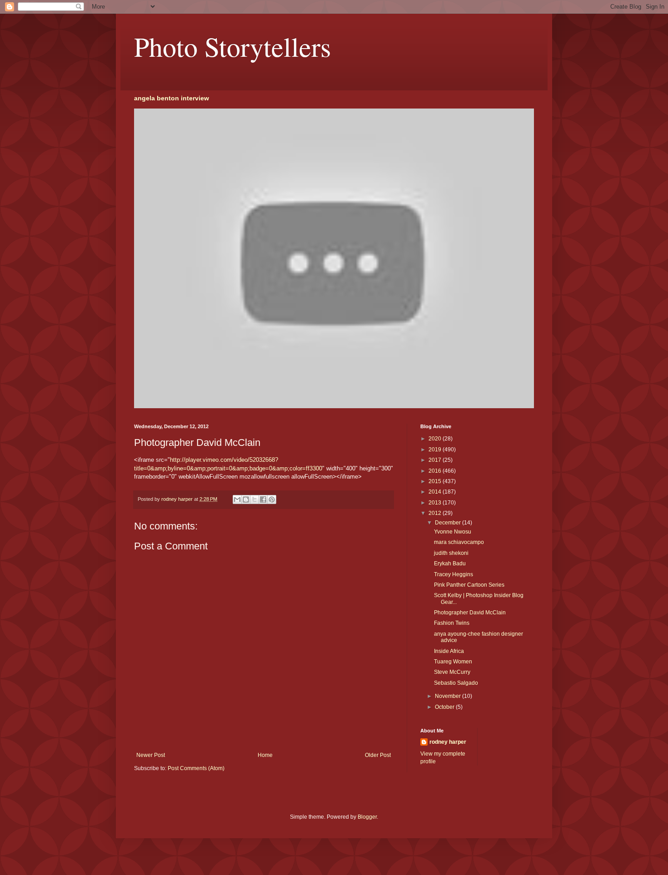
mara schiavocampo (459, 542)
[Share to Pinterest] (271, 499)
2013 (436, 502)
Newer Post (150, 755)
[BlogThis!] (245, 499)
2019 (436, 449)
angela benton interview (171, 98)
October (445, 707)
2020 (436, 438)
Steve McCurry (452, 672)
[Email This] (237, 499)
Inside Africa (449, 651)
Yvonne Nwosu (452, 532)
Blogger (367, 817)
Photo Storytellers (232, 46)
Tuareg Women (453, 661)
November (448, 696)
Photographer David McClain (470, 612)
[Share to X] (254, 499)
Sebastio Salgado (456, 683)
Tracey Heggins (453, 574)
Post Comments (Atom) (196, 768)
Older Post (378, 755)
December (448, 522)
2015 (436, 481)
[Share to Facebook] (263, 499)
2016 (436, 471)
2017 (436, 460)
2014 (436, 492)
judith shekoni (451, 553)
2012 (436, 513)
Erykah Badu (450, 563)
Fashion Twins (451, 623)
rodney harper (447, 742)
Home (265, 755)
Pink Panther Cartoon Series (469, 585)
